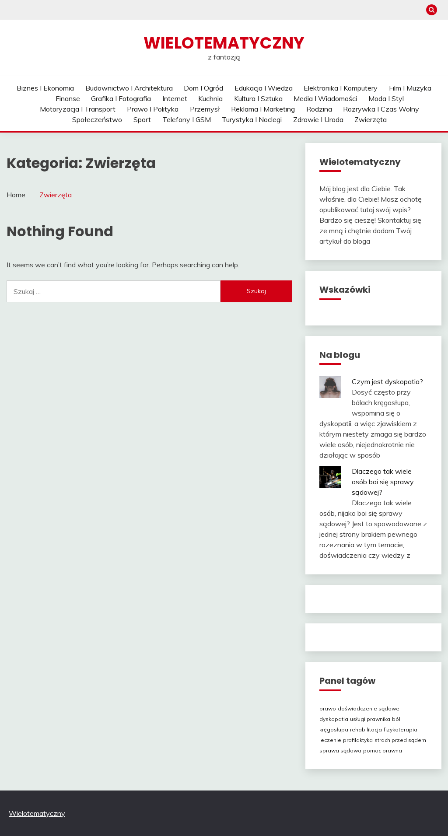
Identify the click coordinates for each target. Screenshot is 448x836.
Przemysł (205, 109)
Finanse (68, 98)
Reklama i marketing (263, 109)
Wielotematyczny (224, 42)
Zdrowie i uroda (318, 119)
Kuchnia (210, 98)
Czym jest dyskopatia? (387, 381)
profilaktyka (358, 740)
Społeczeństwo (97, 119)
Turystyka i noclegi (252, 119)
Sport (142, 119)
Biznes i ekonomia (45, 88)
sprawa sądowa (340, 750)
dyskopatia (333, 719)
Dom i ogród (203, 88)
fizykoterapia (400, 729)
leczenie (330, 740)
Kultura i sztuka (258, 98)
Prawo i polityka (152, 109)
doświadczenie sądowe (368, 708)
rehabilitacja (366, 729)
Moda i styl (386, 98)
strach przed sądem (400, 740)
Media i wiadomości (325, 98)
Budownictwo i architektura (129, 88)
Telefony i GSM (186, 119)
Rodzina (319, 109)
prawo (327, 708)
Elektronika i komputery (341, 88)
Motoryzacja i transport (78, 109)
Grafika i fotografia (121, 98)
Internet (174, 98)
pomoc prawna (382, 750)
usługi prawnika (370, 719)
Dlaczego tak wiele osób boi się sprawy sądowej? (383, 482)
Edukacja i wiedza (263, 88)
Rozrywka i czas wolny (381, 109)
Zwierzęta (370, 119)
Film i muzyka (410, 88)
